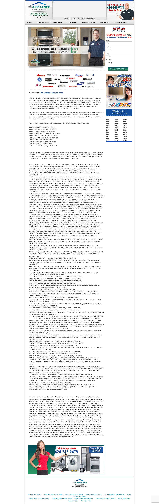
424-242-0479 (115, 7)
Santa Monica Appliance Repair (53, 494)
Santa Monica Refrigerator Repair (114, 494)
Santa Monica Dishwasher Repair (39, 498)
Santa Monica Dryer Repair (94, 494)
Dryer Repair (72, 22)
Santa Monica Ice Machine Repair (62, 498)
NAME (107, 40)
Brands (29, 22)
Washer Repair (57, 22)
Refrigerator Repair (88, 22)
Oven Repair (104, 22)
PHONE (108, 47)
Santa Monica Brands (34, 494)
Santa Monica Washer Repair (74, 494)
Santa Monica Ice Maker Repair (84, 498)
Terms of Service (86, 501)
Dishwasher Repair (120, 22)
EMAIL (107, 53)
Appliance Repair (43, 22)
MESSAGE (109, 59)
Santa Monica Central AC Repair (105, 498)
